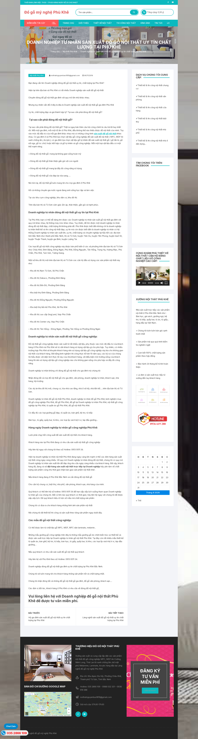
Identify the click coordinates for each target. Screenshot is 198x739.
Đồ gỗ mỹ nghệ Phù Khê (46, 12)
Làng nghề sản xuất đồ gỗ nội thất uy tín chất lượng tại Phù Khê (103, 619)
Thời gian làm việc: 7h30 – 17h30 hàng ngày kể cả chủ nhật (51, 2)
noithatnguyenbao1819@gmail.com (65, 75)
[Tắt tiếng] (161, 283)
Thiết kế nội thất (102, 23)
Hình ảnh (145, 23)
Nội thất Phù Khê (37, 75)
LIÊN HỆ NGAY (150, 691)
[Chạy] (139, 283)
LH (168, 23)
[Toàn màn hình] (166, 283)
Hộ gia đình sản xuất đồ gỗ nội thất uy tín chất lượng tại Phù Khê (49, 619)
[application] (153, 276)
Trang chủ (68, 23)
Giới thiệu (84, 23)
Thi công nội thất (126, 23)
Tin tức (158, 23)
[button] (152, 276)
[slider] (150, 283)
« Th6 (138, 500)
